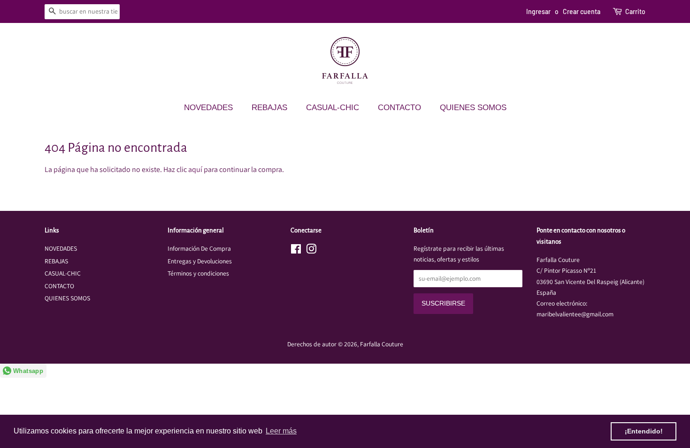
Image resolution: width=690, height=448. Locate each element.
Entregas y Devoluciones (200, 261)
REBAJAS (269, 107)
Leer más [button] (281, 431)
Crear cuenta (581, 11)
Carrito (635, 11)
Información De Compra (199, 248)
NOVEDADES (208, 107)
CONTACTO (399, 107)
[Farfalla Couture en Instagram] (311, 250)
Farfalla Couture (381, 344)
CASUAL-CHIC (332, 107)
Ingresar (538, 11)
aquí (195, 169)
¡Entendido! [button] (644, 431)
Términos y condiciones (198, 273)
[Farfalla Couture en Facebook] (296, 250)
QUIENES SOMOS (473, 107)
